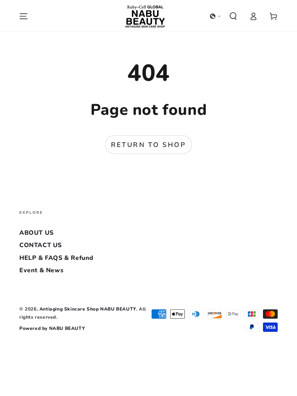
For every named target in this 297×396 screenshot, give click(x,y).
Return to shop (148, 144)
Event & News (41, 270)
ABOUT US (36, 233)
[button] (215, 16)
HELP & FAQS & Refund (56, 258)
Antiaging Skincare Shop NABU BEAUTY (87, 309)
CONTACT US (40, 245)
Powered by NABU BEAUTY (52, 328)
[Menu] (24, 16)
